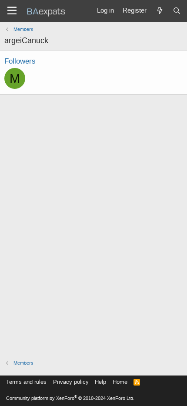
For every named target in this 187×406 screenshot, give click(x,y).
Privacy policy (71, 382)
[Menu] (12, 11)
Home (120, 382)
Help (100, 382)
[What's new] (159, 11)
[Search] (176, 11)
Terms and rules (26, 382)
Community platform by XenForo (70, 398)
